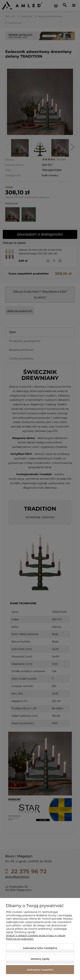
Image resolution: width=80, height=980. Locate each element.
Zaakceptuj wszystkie (40, 969)
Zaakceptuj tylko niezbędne (40, 947)
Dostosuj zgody (40, 958)
